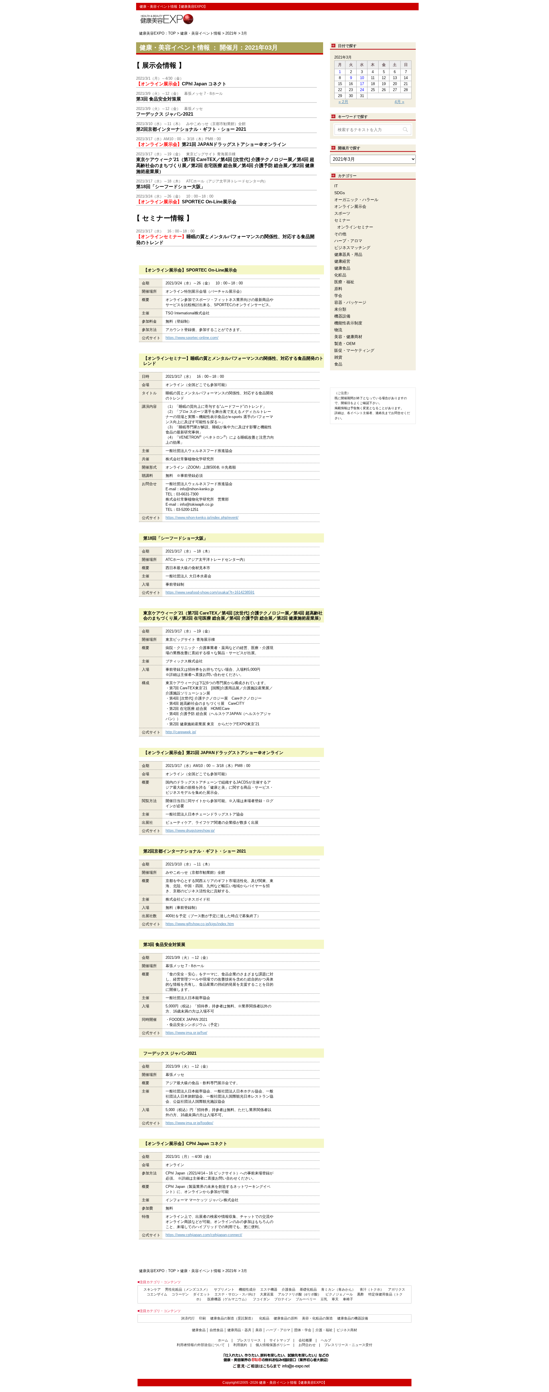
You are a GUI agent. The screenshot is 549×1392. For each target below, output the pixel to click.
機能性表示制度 (348, 323)
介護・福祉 (324, 1330)
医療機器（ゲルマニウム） (227, 1299)
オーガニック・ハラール (356, 199)
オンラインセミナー (355, 227)
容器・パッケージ (350, 302)
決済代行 (188, 1318)
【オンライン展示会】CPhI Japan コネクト (185, 1143)
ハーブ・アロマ (348, 240)
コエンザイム (157, 1294)
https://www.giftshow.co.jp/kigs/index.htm (200, 924)
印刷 (202, 1318)
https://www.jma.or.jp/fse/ (186, 1033)
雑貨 (338, 357)
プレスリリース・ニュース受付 (348, 1345)
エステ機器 (268, 1289)
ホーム (223, 1340)
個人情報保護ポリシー (273, 1345)
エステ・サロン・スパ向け (235, 1294)
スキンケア (152, 1289)
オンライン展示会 (350, 206)
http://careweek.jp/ (181, 732)
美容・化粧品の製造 (317, 1318)
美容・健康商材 (348, 336)
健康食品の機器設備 (352, 1318)
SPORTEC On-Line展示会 (186, 201)
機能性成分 (247, 1289)
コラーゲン (180, 1294)
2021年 (231, 33)
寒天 (335, 1299)
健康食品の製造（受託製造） (232, 1318)
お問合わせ (307, 1345)
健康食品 (342, 268)
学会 (338, 295)
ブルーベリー (306, 1299)
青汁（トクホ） (372, 1289)
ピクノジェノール (339, 1294)
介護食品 (288, 1289)
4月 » (399, 101)
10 (362, 78)
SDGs (339, 192)
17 (362, 84)
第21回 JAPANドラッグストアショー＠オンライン (211, 144)
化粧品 (340, 275)
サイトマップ (279, 1340)
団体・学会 (302, 1330)
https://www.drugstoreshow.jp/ (190, 830)
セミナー (342, 220)
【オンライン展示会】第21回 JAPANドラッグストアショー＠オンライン (213, 752)
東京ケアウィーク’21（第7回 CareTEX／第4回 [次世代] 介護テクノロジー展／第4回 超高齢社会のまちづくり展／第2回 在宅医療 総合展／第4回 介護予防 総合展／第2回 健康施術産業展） (225, 165)
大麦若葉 (267, 1294)
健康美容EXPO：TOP (157, 33)
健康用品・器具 (239, 1330)
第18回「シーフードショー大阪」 (170, 186)
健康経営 (342, 261)
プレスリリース (249, 1340)
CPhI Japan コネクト (181, 83)
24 (362, 90)
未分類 (340, 309)
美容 (258, 1330)
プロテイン (282, 1299)
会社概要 (305, 1340)
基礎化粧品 (308, 1289)
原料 (338, 288)
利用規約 (240, 1345)
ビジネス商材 (347, 1330)
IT (336, 186)
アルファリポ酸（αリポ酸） (299, 1294)
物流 (338, 330)
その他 (340, 234)
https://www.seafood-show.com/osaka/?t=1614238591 (210, 592)
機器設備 (342, 316)
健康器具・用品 (348, 254)
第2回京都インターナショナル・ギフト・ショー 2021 (191, 129)
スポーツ (342, 213)
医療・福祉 (344, 282)
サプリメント (224, 1289)
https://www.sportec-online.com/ (192, 338)
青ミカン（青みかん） (338, 1289)
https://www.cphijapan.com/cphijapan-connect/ (204, 1235)
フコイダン (261, 1299)
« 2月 (343, 101)
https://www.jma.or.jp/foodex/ (189, 1123)
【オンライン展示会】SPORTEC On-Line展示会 (190, 270)
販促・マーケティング (354, 350)
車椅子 (348, 1299)
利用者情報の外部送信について (201, 1345)
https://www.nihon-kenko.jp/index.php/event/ (202, 517)
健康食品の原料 (286, 1318)
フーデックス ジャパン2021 (164, 114)
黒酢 (360, 1294)
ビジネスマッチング (352, 247)
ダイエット (201, 1294)
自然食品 (216, 1330)
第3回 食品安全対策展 (158, 99)
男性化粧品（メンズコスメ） (187, 1289)
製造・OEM (344, 343)
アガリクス (396, 1289)
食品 (338, 364)
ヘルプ (326, 1340)
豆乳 (324, 1299)
